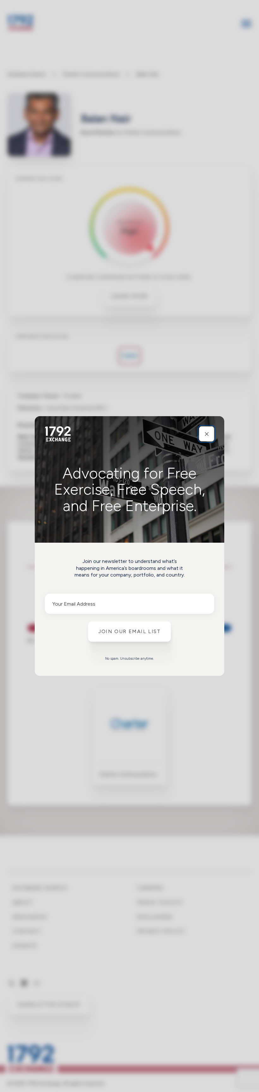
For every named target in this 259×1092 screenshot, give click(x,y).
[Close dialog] (206, 433)
